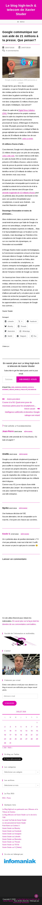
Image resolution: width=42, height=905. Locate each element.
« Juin (4, 748)
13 (26, 731)
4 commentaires (12, 51)
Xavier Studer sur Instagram (11, 834)
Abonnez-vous (28, 379)
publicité (24, 389)
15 (37, 731)
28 (31, 739)
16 (5, 735)
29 (37, 739)
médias (11, 389)
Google (31, 387)
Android (18, 387)
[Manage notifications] (36, 896)
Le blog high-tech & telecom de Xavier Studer (21, 10)
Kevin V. (6, 534)
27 (26, 739)
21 (31, 735)
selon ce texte (27, 139)
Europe (24, 387)
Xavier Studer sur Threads (11, 842)
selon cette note (8, 156)
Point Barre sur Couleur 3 (10, 825)
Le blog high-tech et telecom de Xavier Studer (21, 900)
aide (12, 387)
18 (15, 735)
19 (21, 735)
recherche (32, 389)
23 (5, 739)
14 (31, 731)
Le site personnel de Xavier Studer (14, 823)
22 (37, 735)
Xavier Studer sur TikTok (10, 845)
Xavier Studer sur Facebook (11, 831)
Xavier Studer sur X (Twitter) (11, 847)
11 (15, 731)
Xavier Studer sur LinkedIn (11, 836)
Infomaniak (17, 902)
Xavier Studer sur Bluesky (11, 828)
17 (10, 735)
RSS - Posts (6, 798)
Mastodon (25, 902)
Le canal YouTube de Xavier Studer (14, 820)
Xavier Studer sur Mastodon (11, 839)
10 (10, 731)
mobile (17, 389)
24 (10, 739)
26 (21, 739)
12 (21, 731)
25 (15, 739)
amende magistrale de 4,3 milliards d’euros (18, 193)
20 (26, 735)
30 (5, 743)
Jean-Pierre (8, 431)
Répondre (28, 431)
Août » (10, 748)
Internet (5, 389)
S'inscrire (9, 703)
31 (10, 743)
